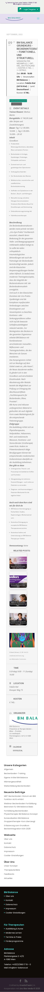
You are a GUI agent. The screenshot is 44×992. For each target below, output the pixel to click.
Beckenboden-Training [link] (14, 773)
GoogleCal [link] (18, 751)
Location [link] (18, 683)
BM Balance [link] (14, 726)
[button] (38, 20)
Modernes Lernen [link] (14, 932)
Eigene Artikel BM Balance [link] (16, 777)
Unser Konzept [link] (11, 865)
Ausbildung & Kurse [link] (14, 928)
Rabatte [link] (17, 103)
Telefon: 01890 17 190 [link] (29, 3)
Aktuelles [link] (8, 878)
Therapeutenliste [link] (12, 870)
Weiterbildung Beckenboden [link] (17, 786)
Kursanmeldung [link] (18, 100)
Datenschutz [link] (10, 847)
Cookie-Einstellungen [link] (14, 855)
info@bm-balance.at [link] (18, 967)
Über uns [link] (8, 839)
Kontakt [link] (7, 843)
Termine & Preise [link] (13, 937)
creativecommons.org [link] (16, 656)
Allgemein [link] (8, 769)
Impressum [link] (9, 851)
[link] (14, 18)
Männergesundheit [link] (12, 781)
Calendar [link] (17, 747)
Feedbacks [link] (9, 874)
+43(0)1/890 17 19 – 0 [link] (21, 964)
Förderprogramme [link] (14, 941)
